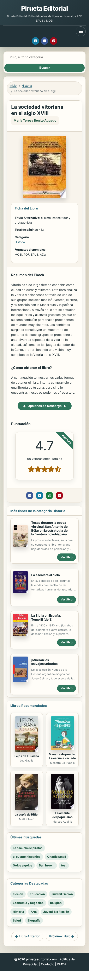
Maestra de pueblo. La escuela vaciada (62, 756)
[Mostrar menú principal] (81, 31)
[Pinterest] (53, 41)
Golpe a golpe (22, 865)
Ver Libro (66, 557)
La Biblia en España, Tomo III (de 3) (46, 617)
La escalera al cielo (45, 575)
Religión (56, 902)
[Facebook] (44, 41)
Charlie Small (56, 856)
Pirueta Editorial (44, 8)
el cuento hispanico (27, 856)
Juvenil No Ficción (56, 911)
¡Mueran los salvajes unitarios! (45, 662)
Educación (37, 894)
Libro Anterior (29, 936)
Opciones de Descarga (45, 406)
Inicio (13, 85)
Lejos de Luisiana (26, 756)
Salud (17, 920)
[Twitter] (35, 41)
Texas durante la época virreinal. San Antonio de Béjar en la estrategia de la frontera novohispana (49, 528)
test (63, 865)
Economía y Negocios (28, 902)
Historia (27, 85)
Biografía (34, 920)
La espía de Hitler (27, 814)
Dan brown (46, 865)
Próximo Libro (59, 936)
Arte (34, 911)
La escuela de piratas (27, 848)
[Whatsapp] (49, 495)
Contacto (47, 964)
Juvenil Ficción (62, 894)
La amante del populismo (62, 815)
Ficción (18, 894)
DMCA (61, 964)
